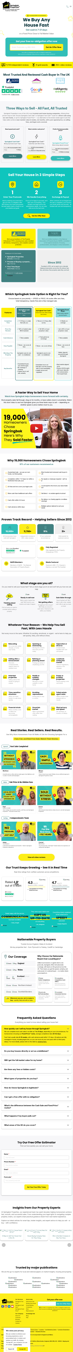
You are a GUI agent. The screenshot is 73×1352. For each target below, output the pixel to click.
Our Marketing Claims (50, 1329)
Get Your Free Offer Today (36, 1187)
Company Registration (64, 1329)
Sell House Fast (30, 1301)
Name (6, 1154)
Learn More (12, 156)
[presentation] (2, 764)
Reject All (11, 1349)
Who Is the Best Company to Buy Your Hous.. (12, 1237)
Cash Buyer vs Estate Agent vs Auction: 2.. (61, 1256)
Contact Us (18, 1321)
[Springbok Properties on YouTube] (12, 1307)
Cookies (41, 1329)
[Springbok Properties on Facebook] (2, 1307)
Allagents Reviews (40, 1331)
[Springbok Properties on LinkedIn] (9, 1307)
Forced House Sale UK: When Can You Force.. (36, 1237)
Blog (27, 1315)
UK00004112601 (38, 1345)
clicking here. (42, 1042)
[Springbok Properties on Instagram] (6, 1307)
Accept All (22, 1349)
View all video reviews (36, 857)
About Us (17, 1315)
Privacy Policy (34, 1329)
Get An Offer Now (53, 47)
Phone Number (10, 1161)
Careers (17, 1323)
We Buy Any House (31, 1303)
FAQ (27, 1317)
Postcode (8, 1177)
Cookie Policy (17, 1344)
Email (6, 1169)
